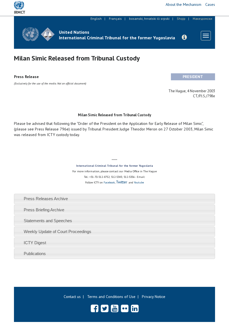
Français (115, 18)
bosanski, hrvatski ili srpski (149, 18)
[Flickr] (124, 308)
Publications (35, 253)
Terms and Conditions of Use (111, 296)
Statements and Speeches (48, 220)
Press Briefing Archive (44, 209)
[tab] (114, 199)
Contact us (72, 296)
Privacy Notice (153, 296)
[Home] (38, 34)
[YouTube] (114, 308)
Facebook (109, 182)
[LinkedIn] (135, 308)
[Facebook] (94, 308)
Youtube (139, 182)
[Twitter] (104, 308)
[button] (184, 37)
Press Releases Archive (46, 198)
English (96, 18)
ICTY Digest (35, 242)
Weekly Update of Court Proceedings (57, 231)
